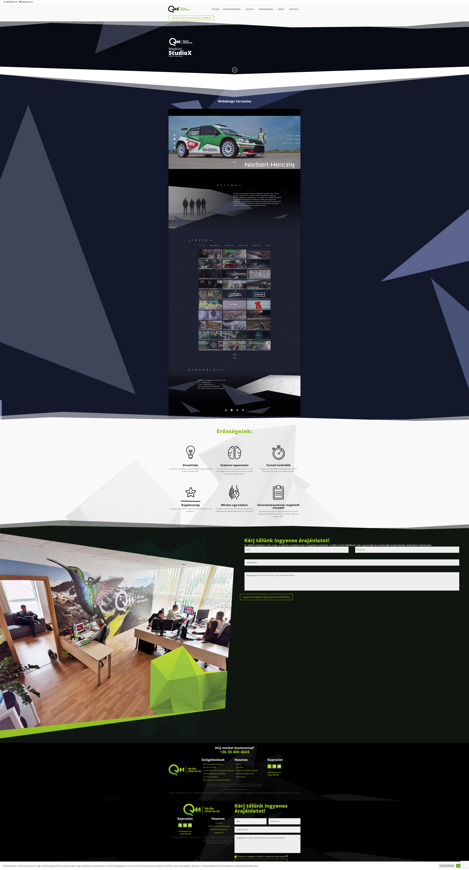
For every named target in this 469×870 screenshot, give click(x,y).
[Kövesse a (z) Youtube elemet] (279, 766)
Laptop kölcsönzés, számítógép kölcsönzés (218, 770)
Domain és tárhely (209, 767)
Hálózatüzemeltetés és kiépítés (214, 773)
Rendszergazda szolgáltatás (213, 764)
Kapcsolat (239, 767)
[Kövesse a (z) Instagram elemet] (274, 766)
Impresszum (240, 777)
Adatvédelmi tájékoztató (245, 773)
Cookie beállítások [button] (446, 866)
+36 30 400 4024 (234, 751)
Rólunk (238, 764)
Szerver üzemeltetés (210, 777)
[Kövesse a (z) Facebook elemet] (269, 766)
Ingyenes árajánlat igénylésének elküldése (266, 597)
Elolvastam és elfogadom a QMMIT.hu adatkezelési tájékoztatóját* (261, 856)
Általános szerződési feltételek (247, 770)
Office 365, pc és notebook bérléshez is (217, 780)
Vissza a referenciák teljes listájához (191, 17)
